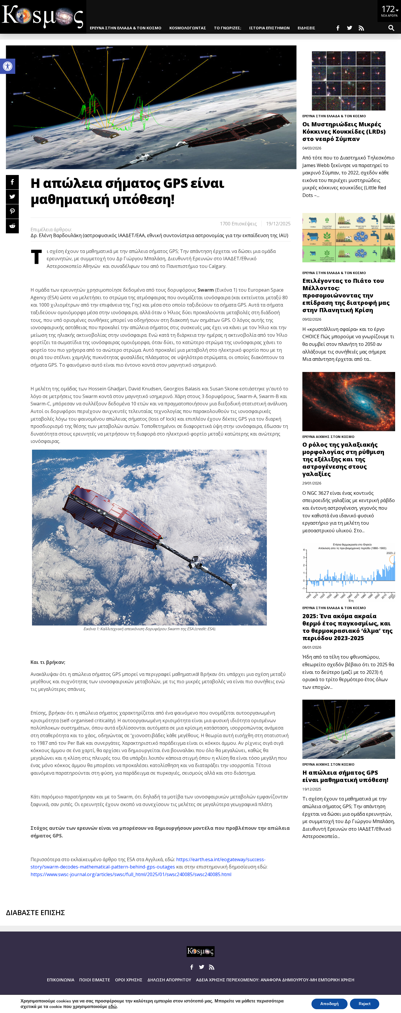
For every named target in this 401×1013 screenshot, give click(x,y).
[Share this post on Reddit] (12, 226)
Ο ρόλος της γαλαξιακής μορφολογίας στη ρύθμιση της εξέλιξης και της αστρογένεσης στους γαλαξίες (343, 459)
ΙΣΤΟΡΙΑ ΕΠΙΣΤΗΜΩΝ (269, 27)
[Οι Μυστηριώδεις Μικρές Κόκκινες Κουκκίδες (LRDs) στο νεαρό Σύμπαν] (348, 81)
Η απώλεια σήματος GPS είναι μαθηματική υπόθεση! (345, 776)
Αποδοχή (329, 1004)
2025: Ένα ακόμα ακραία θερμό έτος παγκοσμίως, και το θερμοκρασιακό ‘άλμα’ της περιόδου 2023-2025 (347, 627)
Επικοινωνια (60, 980)
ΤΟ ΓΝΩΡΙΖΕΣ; (227, 27)
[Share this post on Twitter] (12, 197)
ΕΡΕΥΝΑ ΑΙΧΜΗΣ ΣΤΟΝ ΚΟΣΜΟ (328, 436)
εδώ (112, 1006)
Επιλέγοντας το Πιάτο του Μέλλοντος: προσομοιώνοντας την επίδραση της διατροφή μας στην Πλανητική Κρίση (346, 295)
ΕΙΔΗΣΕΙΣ (306, 27)
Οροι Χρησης (128, 980)
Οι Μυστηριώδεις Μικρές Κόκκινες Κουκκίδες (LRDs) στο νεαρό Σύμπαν (344, 131)
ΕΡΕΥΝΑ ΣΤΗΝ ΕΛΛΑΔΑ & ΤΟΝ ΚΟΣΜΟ (125, 27)
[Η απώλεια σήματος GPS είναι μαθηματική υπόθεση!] (348, 729)
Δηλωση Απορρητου (169, 980)
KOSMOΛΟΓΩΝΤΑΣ (187, 27)
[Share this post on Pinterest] (12, 211)
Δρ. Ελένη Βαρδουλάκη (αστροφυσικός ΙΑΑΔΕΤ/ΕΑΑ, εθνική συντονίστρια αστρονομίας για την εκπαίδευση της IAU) (159, 235)
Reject (364, 1004)
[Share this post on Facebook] (12, 182)
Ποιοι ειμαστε (94, 980)
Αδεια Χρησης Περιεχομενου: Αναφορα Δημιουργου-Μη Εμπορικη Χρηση (275, 980)
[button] (7, 66)
